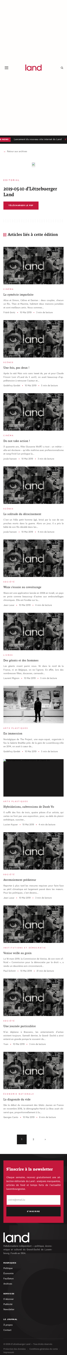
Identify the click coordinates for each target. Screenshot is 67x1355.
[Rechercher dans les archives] (62, 67)
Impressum (8, 1352)
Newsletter (8, 1309)
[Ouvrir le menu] (6, 68)
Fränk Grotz (9, 312)
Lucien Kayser (10, 825)
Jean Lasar (8, 605)
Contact (7, 1330)
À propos (8, 1325)
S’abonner (8, 1299)
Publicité (7, 1304)
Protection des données (14, 1349)
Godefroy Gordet (11, 385)
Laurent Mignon (11, 678)
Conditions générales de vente (43, 1349)
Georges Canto (10, 1117)
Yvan (5, 1044)
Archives (7, 1284)
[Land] (16, 1237)
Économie (8, 1273)
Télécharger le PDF (21, 206)
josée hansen (10, 459)
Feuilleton (8, 1279)
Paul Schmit (9, 971)
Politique (8, 1268)
